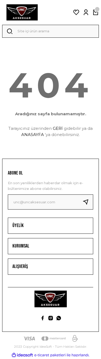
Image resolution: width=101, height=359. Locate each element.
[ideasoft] (22, 355)
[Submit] (87, 202)
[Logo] (22, 12)
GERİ (58, 128)
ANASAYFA (32, 134)
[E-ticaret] (50, 355)
